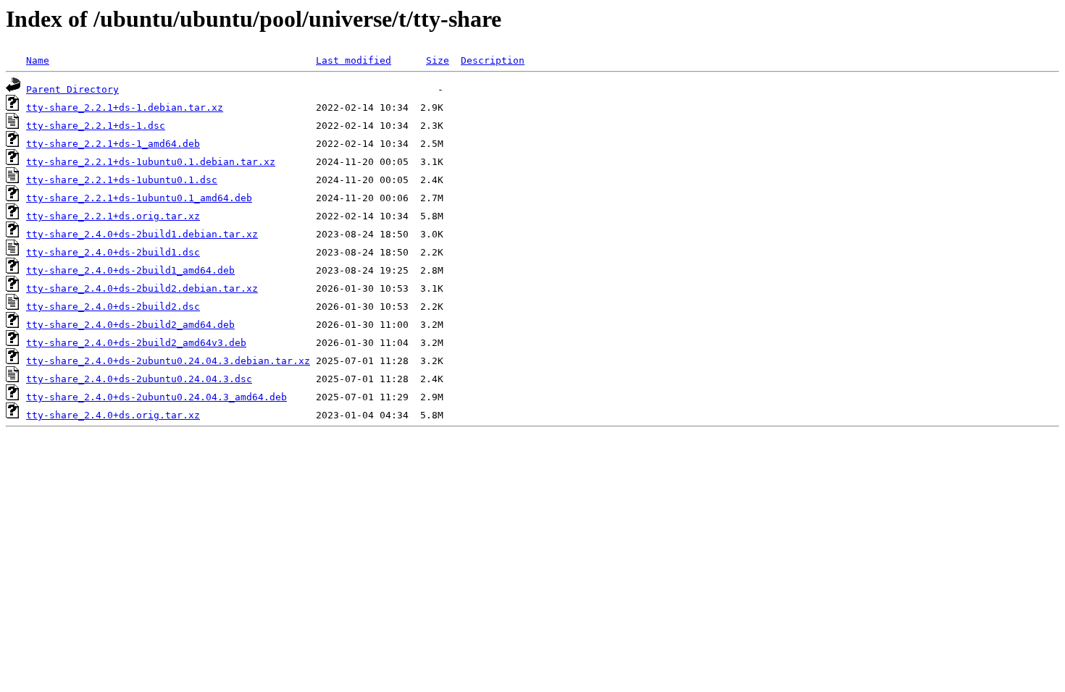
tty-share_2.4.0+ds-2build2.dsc (113, 306)
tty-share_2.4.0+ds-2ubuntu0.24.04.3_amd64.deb (156, 397)
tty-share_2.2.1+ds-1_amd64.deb (113, 143)
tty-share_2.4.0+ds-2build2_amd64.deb (130, 324)
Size (437, 60)
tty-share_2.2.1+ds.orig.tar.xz (113, 216)
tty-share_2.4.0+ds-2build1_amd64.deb (130, 270)
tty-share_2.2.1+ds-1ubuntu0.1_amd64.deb (139, 198)
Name (37, 60)
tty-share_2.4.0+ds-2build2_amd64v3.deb (136, 342)
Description (493, 60)
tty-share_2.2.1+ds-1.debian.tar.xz (124, 107)
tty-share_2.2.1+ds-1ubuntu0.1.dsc (121, 179)
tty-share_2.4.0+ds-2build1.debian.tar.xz (142, 234)
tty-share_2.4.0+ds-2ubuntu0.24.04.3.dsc (139, 379)
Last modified (353, 60)
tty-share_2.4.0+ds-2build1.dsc (113, 252)
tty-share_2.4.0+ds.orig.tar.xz (113, 415)
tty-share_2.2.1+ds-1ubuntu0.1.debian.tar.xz (150, 161)
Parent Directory (72, 89)
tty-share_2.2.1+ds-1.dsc (95, 125)
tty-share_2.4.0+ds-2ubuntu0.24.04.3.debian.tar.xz (168, 360)
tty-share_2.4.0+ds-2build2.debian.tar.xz (142, 288)
